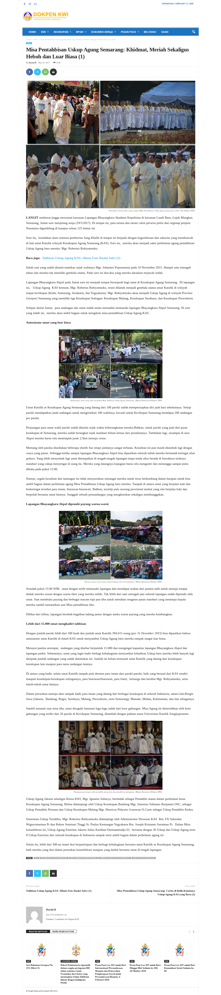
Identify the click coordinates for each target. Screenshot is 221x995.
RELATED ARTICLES (38, 931)
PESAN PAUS (128, 31)
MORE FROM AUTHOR (63, 931)
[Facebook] (24, 4)
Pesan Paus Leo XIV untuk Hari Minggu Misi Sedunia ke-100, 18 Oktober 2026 (145, 968)
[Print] (53, 71)
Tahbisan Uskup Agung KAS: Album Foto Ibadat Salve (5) (81, 258)
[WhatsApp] (45, 71)
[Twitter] (37, 71)
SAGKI (164, 31)
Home (28, 39)
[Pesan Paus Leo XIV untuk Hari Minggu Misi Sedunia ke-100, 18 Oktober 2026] (145, 950)
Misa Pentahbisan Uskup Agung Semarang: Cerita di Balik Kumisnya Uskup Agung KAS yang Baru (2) (156, 892)
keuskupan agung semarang (54, 858)
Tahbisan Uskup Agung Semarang (114, 858)
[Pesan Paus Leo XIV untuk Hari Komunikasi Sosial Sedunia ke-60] (179, 950)
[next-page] (193, 931)
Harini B (32, 63)
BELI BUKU (150, 31)
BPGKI (79, 31)
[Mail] (35, 4)
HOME (32, 31)
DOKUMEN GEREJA (102, 31)
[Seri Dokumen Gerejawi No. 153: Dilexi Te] (41, 950)
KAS (36, 858)
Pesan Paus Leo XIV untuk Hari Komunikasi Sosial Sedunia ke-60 (179, 968)
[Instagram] (30, 4)
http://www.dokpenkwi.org (56, 915)
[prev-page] (189, 931)
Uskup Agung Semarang (144, 858)
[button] (193, 32)
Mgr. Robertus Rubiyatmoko (83, 858)
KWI (43, 31)
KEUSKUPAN (61, 31)
